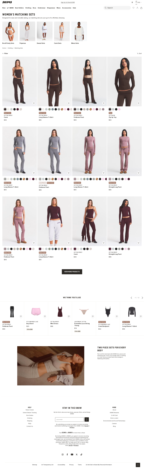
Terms (80, 464)
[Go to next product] (142, 297)
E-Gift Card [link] (114, 415)
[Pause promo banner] (132, 2)
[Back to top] (138, 465)
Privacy (71, 464)
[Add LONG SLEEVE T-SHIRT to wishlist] (68, 103)
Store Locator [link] (114, 418)
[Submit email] (87, 419)
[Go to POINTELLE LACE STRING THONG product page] (84, 312)
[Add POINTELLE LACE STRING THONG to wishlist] (92, 316)
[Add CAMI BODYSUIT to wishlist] (116, 316)
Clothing (10, 48)
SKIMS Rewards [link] (114, 412)
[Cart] (141, 8)
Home (4, 48)
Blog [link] (114, 426)
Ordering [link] (29, 418)
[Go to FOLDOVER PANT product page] (12, 312)
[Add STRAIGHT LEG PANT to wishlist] (138, 173)
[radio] (5, 109)
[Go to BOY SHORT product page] (36, 312)
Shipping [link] (29, 421)
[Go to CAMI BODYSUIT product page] (108, 312)
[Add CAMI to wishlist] (33, 103)
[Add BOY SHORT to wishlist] (44, 316)
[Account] (137, 8)
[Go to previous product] (131, 297)
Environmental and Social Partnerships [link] (114, 421)
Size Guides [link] (29, 415)
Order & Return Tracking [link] (30, 412)
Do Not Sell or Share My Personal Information (99, 464)
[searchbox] (118, 8)
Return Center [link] (30, 410)
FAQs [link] (29, 423)
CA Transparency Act (47, 464)
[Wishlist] (133, 8)
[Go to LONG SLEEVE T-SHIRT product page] (132, 312)
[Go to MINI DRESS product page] (60, 312)
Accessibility (61, 464)
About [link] (114, 410)
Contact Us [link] (30, 426)
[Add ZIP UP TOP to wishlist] (138, 103)
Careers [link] (114, 423)
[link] (62, 454)
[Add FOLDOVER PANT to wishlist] (103, 103)
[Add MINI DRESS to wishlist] (68, 316)
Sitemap (34, 464)
